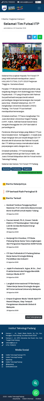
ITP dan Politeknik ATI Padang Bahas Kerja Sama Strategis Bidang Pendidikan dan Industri (23, 256)
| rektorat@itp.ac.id (26, 2)
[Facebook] (29, 37)
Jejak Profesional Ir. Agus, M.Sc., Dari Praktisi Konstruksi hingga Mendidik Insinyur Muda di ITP (23, 271)
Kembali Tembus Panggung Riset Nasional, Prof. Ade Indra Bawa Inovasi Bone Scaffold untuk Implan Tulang (24, 208)
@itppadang (10, 364)
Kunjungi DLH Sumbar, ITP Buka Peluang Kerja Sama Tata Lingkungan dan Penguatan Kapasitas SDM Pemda (24, 241)
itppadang (9, 360)
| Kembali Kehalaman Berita (30, 173)
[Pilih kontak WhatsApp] (35, 392)
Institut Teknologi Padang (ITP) (16, 355)
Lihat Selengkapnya (33, 317)
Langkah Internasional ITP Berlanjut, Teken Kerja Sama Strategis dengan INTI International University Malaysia (23, 286)
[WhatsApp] (40, 37)
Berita (5, 19)
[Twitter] (35, 37)
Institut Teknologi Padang (14, 357)
